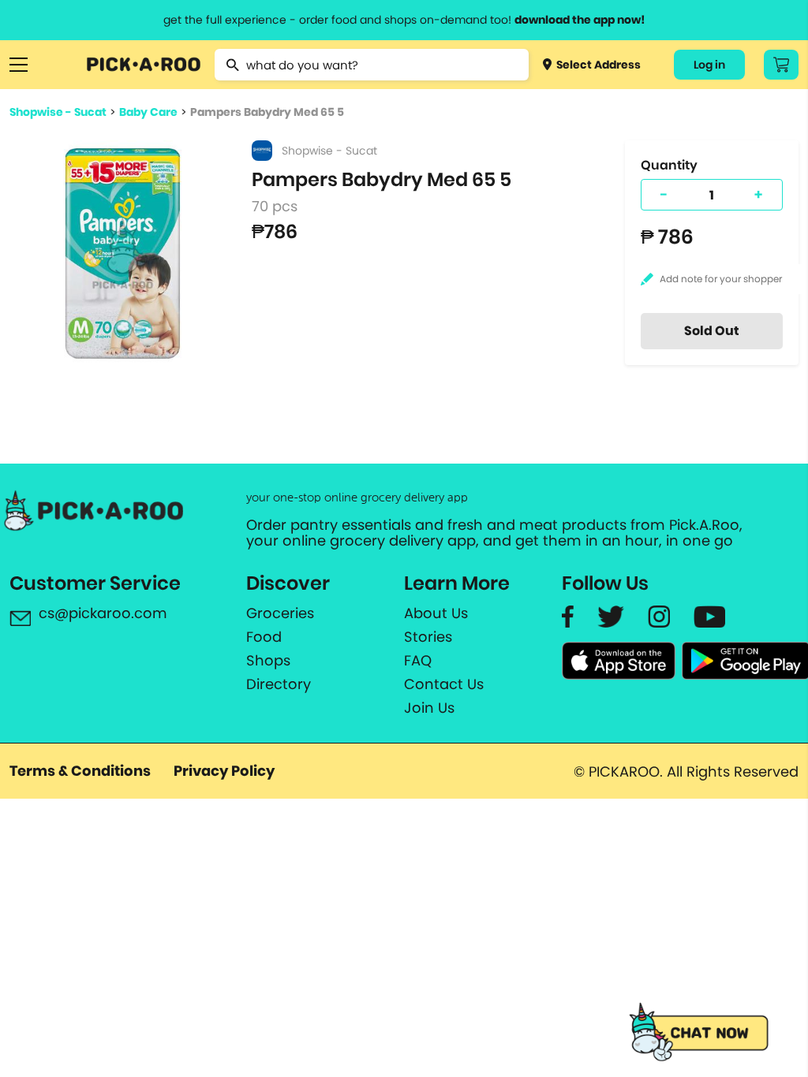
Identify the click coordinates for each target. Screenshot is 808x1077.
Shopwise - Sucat (58, 112)
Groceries (280, 613)
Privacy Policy (224, 771)
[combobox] (371, 64)
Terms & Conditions (80, 771)
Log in (709, 65)
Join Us (429, 708)
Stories (428, 637)
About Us (436, 613)
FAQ (418, 661)
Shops (268, 661)
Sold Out (711, 331)
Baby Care (148, 112)
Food (264, 637)
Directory (278, 684)
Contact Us (444, 684)
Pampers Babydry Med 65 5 (267, 112)
